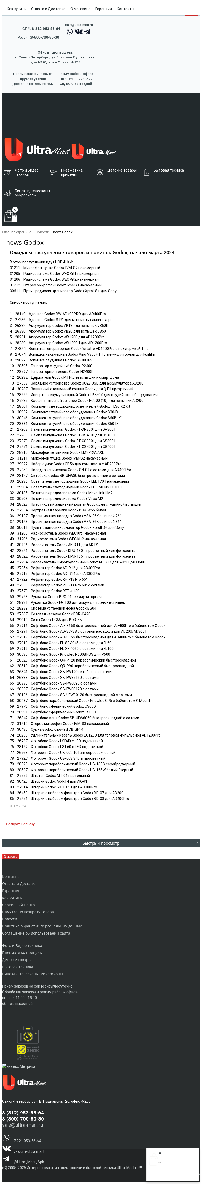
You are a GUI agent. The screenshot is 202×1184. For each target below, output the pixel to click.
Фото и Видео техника (22, 945)
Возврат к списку (20, 823)
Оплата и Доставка (48, 9)
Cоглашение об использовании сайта (36, 933)
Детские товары (16, 959)
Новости (9, 918)
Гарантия (103, 9)
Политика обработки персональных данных (42, 926)
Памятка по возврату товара (28, 911)
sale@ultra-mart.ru (79, 25)
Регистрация (170, 1175)
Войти (154, 1175)
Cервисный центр (18, 904)
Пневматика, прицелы (22, 952)
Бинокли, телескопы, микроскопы (32, 973)
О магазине (80, 9)
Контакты (125, 9)
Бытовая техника (17, 966)
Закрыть (10, 856)
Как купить (16, 9)
